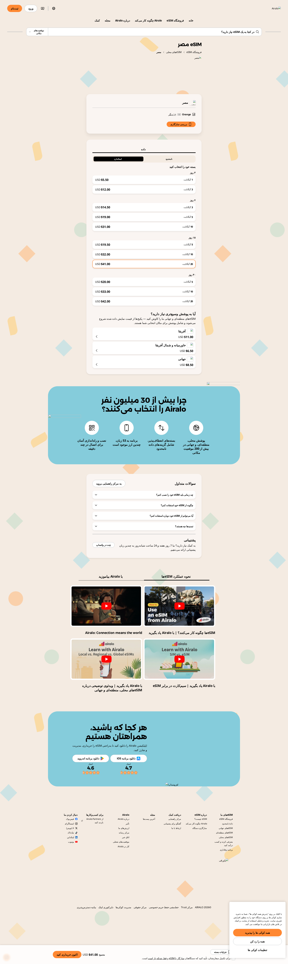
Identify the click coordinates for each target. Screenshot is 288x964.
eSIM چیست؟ (200, 818)
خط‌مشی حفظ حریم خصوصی (164, 907)
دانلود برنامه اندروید (88, 758)
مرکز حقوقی (140, 907)
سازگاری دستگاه (199, 828)
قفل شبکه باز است (157, 958)
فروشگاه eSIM (175, 20)
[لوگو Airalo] (272, 8)
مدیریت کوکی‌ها (123, 907)
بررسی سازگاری (178, 124)
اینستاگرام (69, 823)
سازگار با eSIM (176, 958)
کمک (97, 20)
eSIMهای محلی (174, 52)
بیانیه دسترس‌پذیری (86, 907)
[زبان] (54, 8)
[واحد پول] (42, 8)
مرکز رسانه (124, 832)
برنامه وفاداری (226, 849)
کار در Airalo (123, 846)
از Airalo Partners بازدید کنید (94, 820)
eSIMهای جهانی (226, 828)
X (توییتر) (70, 828)
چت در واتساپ (103, 545)
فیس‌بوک (70, 818)
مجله (107, 20)
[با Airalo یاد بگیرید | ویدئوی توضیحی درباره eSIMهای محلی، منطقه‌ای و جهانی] (106, 659)
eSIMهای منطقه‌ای (224, 832)
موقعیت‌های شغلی (121, 841)
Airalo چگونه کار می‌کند (148, 20)
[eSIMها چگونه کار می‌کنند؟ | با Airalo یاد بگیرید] (179, 606)
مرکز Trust (187, 907)
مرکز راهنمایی (174, 818)
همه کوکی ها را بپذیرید (257, 932)
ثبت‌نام (14, 8)
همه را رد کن (257, 941)
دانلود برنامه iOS (126, 758)
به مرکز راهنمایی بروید (109, 483)
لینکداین (70, 837)
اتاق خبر (125, 837)
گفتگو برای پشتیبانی (172, 823)
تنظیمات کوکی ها (257, 950)
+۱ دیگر (172, 114)
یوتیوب (71, 841)
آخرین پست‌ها (149, 818)
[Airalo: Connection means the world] (106, 606)
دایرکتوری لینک (105, 907)
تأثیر (127, 823)
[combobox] (144, 32)
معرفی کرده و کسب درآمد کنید (223, 843)
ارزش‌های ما (123, 828)
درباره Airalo (122, 20)
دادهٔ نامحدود (227, 823)
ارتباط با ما (176, 828)
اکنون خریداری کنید (67, 954)
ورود (30, 8)
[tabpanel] (144, 229)
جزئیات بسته (220, 952)
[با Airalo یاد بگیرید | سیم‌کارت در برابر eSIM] (179, 659)
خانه (191, 20)
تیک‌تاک (71, 832)
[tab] (144, 149)
